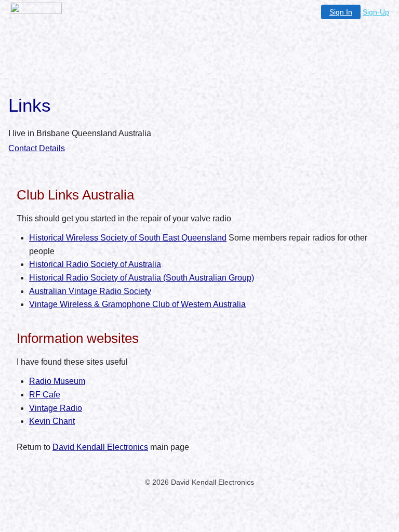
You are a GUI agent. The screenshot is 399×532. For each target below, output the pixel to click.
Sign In (340, 12)
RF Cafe (44, 394)
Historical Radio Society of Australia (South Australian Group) (141, 277)
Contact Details (36, 148)
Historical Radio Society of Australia (95, 264)
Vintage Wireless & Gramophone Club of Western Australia (137, 304)
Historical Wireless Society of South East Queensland (128, 237)
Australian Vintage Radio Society (90, 291)
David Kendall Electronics (100, 447)
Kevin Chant (52, 421)
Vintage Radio (55, 408)
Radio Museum (57, 381)
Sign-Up (376, 12)
